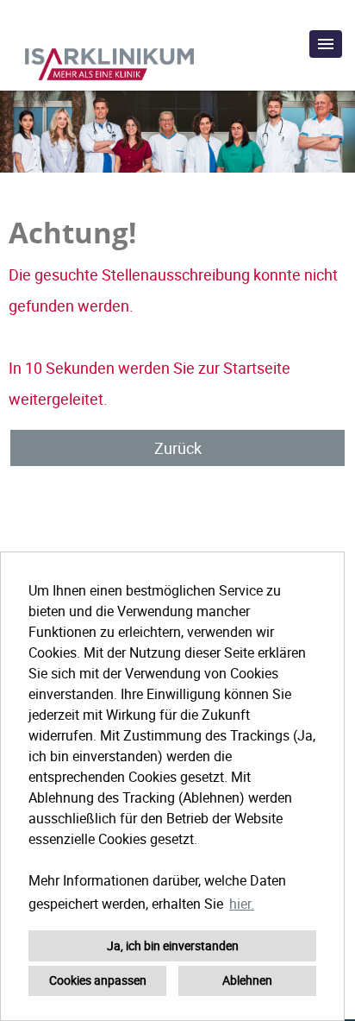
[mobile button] (325, 44)
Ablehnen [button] (247, 980)
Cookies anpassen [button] (97, 980)
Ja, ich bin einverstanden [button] (173, 945)
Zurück (178, 448)
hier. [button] (241, 903)
